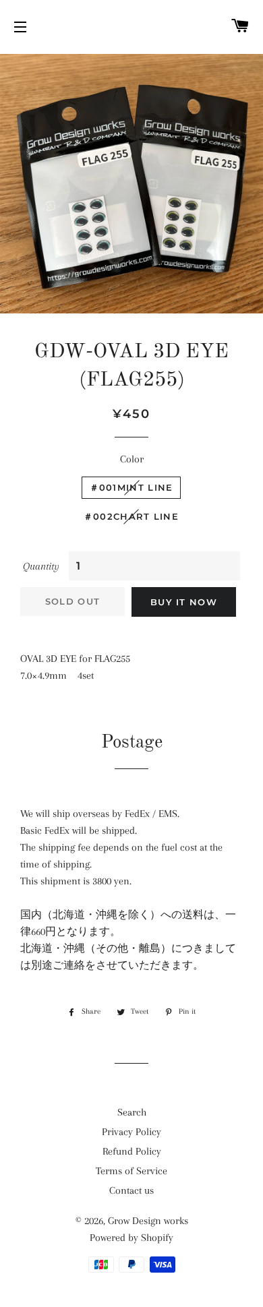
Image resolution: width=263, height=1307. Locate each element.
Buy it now (183, 602)
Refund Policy (132, 1151)
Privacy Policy (131, 1132)
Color (132, 459)
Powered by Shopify (131, 1238)
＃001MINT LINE (131, 487)
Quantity (41, 566)
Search (131, 1112)
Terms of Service (131, 1171)
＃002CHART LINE (131, 516)
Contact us (131, 1190)
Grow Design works (148, 1221)
